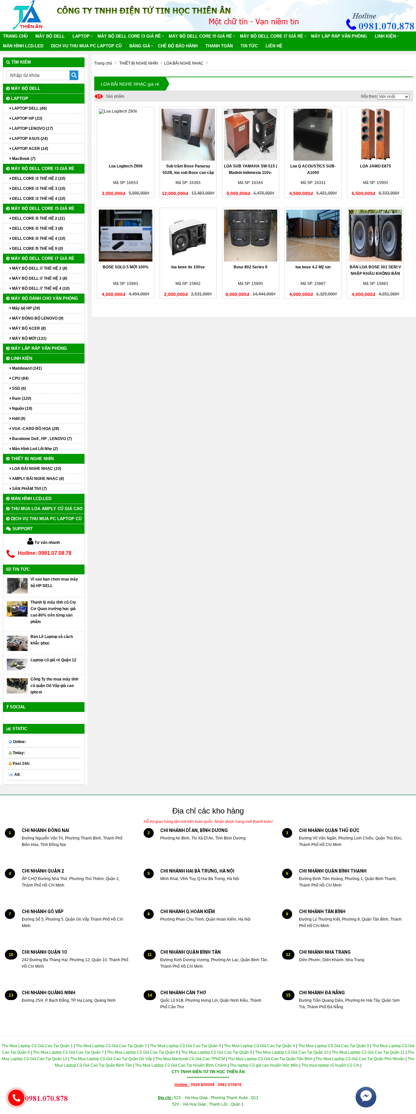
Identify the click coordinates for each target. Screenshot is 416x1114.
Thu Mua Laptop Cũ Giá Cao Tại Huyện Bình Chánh (181, 1065)
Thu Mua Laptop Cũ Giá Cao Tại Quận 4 (259, 1046)
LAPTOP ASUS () (29, 138)
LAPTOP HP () (26, 118)
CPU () (20, 378)
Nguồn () (21, 408)
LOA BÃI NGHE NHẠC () (36, 468)
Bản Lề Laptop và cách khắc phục (52, 639)
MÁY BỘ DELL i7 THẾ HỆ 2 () (39, 268)
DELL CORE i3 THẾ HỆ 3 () (38, 188)
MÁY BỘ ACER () (28, 328)
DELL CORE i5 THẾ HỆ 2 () (38, 218)
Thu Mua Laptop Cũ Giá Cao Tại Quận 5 (333, 1046)
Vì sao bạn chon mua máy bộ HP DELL (54, 582)
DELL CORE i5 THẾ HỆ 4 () (38, 238)
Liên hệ (274, 45)
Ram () (21, 398)
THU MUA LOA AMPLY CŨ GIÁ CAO (46, 508)
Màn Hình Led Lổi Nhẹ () (34, 449)
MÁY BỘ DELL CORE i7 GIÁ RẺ (271, 36)
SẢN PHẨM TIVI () (29, 488)
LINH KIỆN (385, 36)
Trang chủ (15, 36)
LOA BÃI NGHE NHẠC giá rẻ (130, 84)
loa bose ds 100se (188, 267)
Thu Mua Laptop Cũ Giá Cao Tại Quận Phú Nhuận (360, 1059)
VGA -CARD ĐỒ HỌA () (35, 428)
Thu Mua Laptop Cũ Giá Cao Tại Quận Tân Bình (270, 1059)
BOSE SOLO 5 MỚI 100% (126, 267)
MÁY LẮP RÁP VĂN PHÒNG (339, 36)
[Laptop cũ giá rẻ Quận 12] (17, 664)
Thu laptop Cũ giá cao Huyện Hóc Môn (264, 1065)
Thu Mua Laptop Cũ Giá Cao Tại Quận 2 (111, 1046)
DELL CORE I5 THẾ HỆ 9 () (37, 248)
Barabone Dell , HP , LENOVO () (41, 438)
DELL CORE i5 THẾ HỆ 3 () (37, 228)
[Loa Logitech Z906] (125, 135)
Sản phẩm (110, 96)
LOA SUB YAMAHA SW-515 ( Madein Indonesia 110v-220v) (250, 172)
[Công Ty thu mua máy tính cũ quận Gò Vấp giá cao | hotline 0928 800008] (17, 685)
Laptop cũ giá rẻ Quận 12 (53, 660)
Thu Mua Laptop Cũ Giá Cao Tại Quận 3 (185, 1046)
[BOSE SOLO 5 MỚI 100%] (125, 236)
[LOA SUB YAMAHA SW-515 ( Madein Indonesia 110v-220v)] (250, 135)
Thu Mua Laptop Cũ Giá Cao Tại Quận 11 (368, 1052)
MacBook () (23, 158)
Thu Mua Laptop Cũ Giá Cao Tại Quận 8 (142, 1052)
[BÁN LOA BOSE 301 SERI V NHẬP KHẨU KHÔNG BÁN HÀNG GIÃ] (375, 236)
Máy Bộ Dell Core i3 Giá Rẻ (129, 36)
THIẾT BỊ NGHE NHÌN (32, 458)
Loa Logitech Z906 (126, 166)
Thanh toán (219, 45)
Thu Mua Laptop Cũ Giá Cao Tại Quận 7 (68, 1052)
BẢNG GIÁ (139, 45)
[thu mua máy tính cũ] (17, 608)
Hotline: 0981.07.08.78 (45, 553)
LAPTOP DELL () (29, 108)
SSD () (18, 388)
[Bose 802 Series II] (250, 236)
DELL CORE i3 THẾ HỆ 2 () (38, 178)
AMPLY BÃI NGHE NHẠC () (37, 478)
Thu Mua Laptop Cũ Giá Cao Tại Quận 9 (216, 1052)
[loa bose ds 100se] (188, 236)
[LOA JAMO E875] (375, 135)
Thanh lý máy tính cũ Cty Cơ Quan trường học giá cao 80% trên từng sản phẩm (53, 612)
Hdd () (18, 418)
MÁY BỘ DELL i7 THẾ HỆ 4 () (40, 288)
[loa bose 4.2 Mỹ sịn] (313, 236)
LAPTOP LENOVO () (32, 128)
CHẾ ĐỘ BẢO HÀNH (178, 45)
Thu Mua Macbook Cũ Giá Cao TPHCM (190, 1059)
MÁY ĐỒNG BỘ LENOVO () (37, 318)
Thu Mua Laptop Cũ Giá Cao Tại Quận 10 (291, 1052)
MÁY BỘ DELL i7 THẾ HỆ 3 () (39, 278)
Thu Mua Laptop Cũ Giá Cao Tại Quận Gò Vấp (111, 1059)
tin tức (249, 45)
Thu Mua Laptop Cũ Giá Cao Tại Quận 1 (37, 1046)
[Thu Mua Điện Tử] (28, 14)
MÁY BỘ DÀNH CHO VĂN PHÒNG (44, 298)
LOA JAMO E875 (375, 166)
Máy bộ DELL (50, 36)
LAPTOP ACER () (29, 148)
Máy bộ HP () (25, 308)
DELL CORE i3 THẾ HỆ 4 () (38, 198)
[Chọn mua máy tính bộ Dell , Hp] (17, 585)
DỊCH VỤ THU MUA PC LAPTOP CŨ (86, 45)
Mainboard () (26, 368)
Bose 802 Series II (250, 267)
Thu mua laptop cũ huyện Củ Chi (330, 1065)
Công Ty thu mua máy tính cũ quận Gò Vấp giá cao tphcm (54, 685)
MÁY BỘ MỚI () (28, 338)
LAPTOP (81, 36)
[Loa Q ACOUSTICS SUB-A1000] (313, 135)
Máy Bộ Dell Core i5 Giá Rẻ (200, 36)
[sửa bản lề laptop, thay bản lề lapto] (17, 643)
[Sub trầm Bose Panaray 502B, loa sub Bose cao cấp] (188, 135)
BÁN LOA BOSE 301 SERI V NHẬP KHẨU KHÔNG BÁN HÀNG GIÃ (375, 273)
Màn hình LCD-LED (23, 45)
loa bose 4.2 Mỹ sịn (313, 267)
